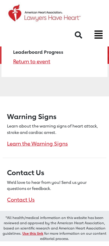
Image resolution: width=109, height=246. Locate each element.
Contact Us (21, 199)
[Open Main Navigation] (98, 34)
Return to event (31, 61)
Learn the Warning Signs (37, 143)
